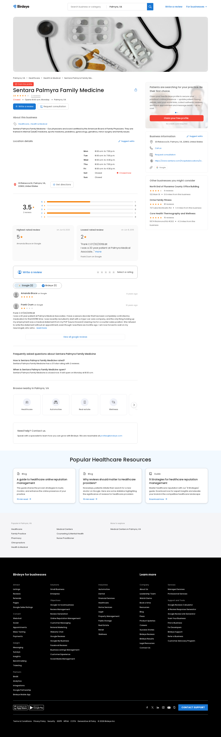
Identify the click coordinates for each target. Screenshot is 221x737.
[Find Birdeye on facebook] (147, 707)
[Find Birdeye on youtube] (168, 707)
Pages (16, 602)
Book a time (145, 602)
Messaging (18, 647)
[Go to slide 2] (177, 112)
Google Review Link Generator (181, 614)
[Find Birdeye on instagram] (163, 707)
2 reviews (35, 95)
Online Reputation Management (65, 618)
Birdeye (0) (51, 285)
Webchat (17, 618)
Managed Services (176, 589)
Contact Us (145, 647)
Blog (142, 611)
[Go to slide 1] (175, 112)
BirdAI (15, 676)
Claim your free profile (176, 118)
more (97, 251)
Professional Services (177, 593)
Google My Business (59, 641)
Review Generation (59, 614)
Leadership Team (148, 593)
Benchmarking (19, 661)
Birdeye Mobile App (22, 694)
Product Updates (147, 620)
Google (162, 167)
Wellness (102, 634)
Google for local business (62, 605)
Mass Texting (19, 632)
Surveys (16, 652)
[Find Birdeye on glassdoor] (174, 707)
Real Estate (103, 625)
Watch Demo (146, 598)
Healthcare (34, 78)
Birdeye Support (175, 632)
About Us (144, 589)
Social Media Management (62, 659)
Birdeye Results (147, 638)
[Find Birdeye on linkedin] (158, 707)
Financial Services (106, 598)
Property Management (109, 616)
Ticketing (17, 665)
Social (15, 623)
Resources (144, 607)
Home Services (105, 607)
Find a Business (175, 623)
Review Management (60, 609)
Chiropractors (18, 542)
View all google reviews (75, 336)
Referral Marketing (58, 627)
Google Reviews (57, 636)
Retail (101, 629)
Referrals (17, 598)
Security (51, 721)
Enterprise (55, 593)
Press (142, 616)
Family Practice (18, 533)
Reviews (17, 593)
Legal (100, 611)
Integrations (19, 685)
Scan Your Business (177, 618)
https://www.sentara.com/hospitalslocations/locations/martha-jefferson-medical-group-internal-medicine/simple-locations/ (179, 160)
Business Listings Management (65, 650)
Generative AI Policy (87, 721)
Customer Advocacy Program (181, 641)
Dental (101, 593)
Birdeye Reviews (147, 634)
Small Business (57, 589)
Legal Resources (147, 643)
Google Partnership (22, 690)
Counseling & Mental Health (70, 533)
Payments (18, 636)
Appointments (20, 627)
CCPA (73, 721)
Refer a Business (175, 636)
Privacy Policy (40, 721)
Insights (17, 656)
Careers (143, 625)
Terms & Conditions (22, 721)
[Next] (134, 405)
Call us (158, 148)
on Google (42, 293)
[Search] (150, 6)
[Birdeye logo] (21, 7)
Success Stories (147, 629)
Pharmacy (16, 538)
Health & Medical (52, 78)
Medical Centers (65, 529)
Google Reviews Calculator (180, 605)
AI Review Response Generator (182, 609)
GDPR (59, 721)
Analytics (17, 681)
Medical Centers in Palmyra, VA (125, 529)
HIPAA (66, 721)
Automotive (104, 589)
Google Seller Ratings (23, 607)
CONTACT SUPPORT (193, 707)
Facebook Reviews (58, 645)
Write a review (173, 6)
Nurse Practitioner (65, 538)
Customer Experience (60, 654)
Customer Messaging (60, 623)
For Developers (174, 627)
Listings (16, 589)
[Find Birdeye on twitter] (152, 707)
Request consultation (55, 106)
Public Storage (105, 620)
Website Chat (56, 632)
